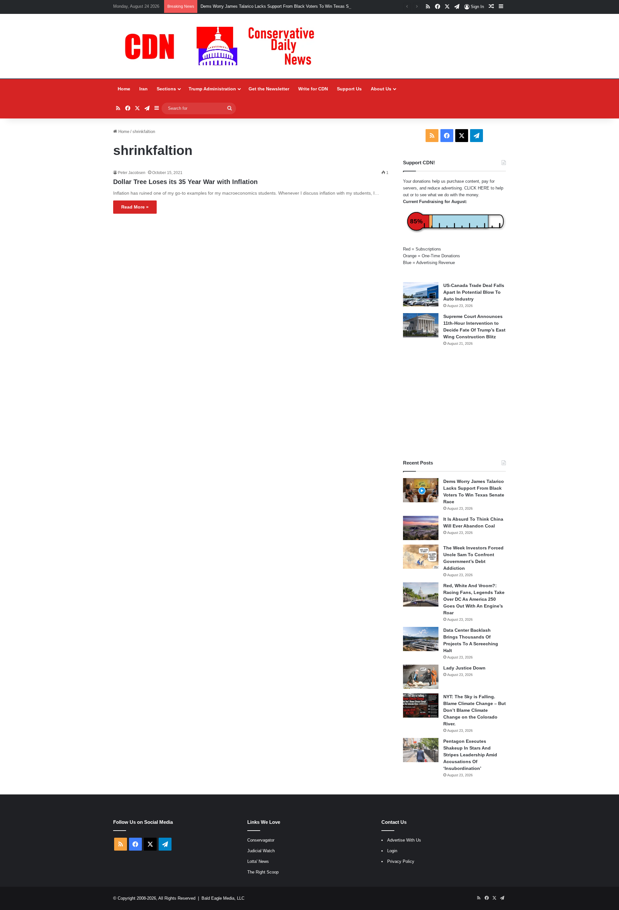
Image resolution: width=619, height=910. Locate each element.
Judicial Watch (261, 850)
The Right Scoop (263, 872)
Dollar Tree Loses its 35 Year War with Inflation (185, 181)
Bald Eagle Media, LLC (222, 898)
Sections (166, 88)
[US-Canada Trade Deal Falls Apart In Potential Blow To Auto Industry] (420, 294)
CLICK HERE (476, 188)
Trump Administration (212, 88)
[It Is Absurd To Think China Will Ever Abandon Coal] (420, 528)
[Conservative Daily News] (222, 46)
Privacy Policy (400, 861)
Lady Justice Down (464, 667)
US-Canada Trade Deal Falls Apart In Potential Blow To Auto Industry (473, 292)
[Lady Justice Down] (420, 677)
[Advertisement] (454, 403)
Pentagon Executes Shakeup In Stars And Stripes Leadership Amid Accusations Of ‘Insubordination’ (470, 755)
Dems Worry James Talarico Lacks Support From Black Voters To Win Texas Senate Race (285, 6)
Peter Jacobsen (131, 172)
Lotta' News (258, 861)
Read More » (135, 207)
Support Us (349, 88)
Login (392, 850)
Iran (143, 88)
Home (124, 88)
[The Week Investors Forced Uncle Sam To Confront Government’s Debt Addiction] (420, 557)
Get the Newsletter (269, 88)
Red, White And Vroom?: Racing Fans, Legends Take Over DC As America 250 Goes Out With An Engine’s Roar (474, 599)
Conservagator (260, 840)
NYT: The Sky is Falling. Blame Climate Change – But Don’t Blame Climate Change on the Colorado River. (474, 710)
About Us (381, 88)
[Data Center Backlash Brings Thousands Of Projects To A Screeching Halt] (420, 639)
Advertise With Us (404, 840)
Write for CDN (313, 88)
